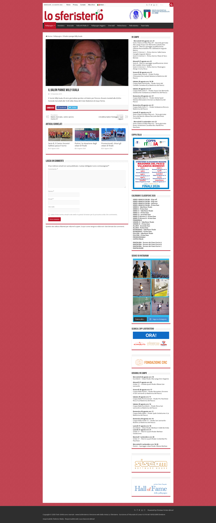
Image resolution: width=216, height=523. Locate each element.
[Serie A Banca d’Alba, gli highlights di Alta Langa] (160, 306)
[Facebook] (149, 4)
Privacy (75, 5)
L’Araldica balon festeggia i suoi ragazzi (111, 117)
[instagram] (157, 4)
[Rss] (147, 4)
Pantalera (61, 26)
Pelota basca (121, 26)
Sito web (51, 207)
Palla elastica (133, 26)
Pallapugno (49, 26)
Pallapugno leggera (98, 26)
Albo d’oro (91, 5)
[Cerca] (171, 5)
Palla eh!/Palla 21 (82, 26)
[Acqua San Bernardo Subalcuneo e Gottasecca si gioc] (142, 269)
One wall (111, 26)
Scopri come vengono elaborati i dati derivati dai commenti (102, 226)
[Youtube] (154, 4)
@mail (171, 510)
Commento (53, 169)
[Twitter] (151, 4)
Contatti (83, 5)
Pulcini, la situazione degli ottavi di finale (86, 144)
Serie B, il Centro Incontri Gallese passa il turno (59, 144)
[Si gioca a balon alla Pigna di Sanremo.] (160, 287)
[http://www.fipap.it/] (149, 14)
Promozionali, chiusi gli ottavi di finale (111, 144)
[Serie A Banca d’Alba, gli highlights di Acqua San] (142, 306)
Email (51, 199)
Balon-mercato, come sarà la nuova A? (62, 117)
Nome (51, 191)
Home (68, 5)
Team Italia (145, 26)
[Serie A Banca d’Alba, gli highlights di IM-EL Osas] (142, 287)
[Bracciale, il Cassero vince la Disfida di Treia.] (160, 269)
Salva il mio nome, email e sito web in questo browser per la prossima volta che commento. (84, 215)
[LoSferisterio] (74, 14)
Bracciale (70, 26)
